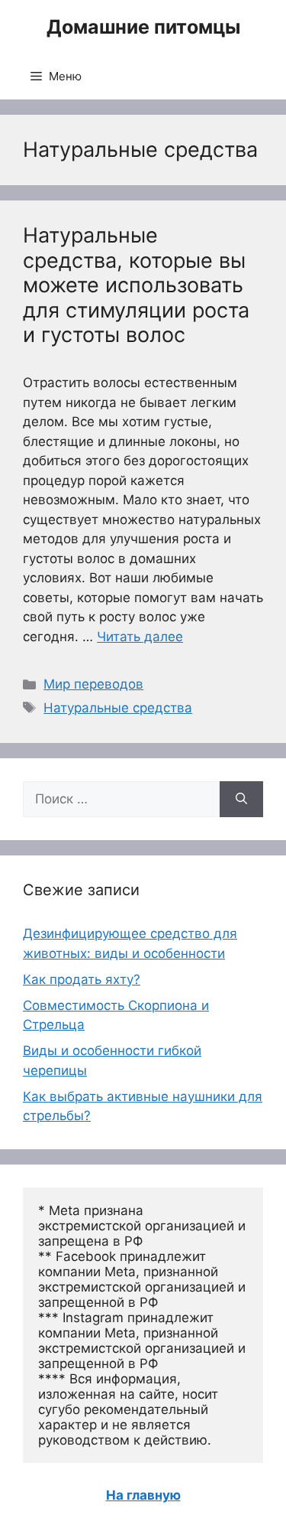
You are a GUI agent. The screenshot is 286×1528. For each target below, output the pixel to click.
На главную (143, 1495)
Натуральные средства (117, 707)
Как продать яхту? (81, 979)
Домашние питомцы (143, 26)
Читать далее (140, 636)
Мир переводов (93, 684)
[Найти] (241, 799)
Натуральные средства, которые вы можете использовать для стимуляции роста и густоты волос (136, 285)
